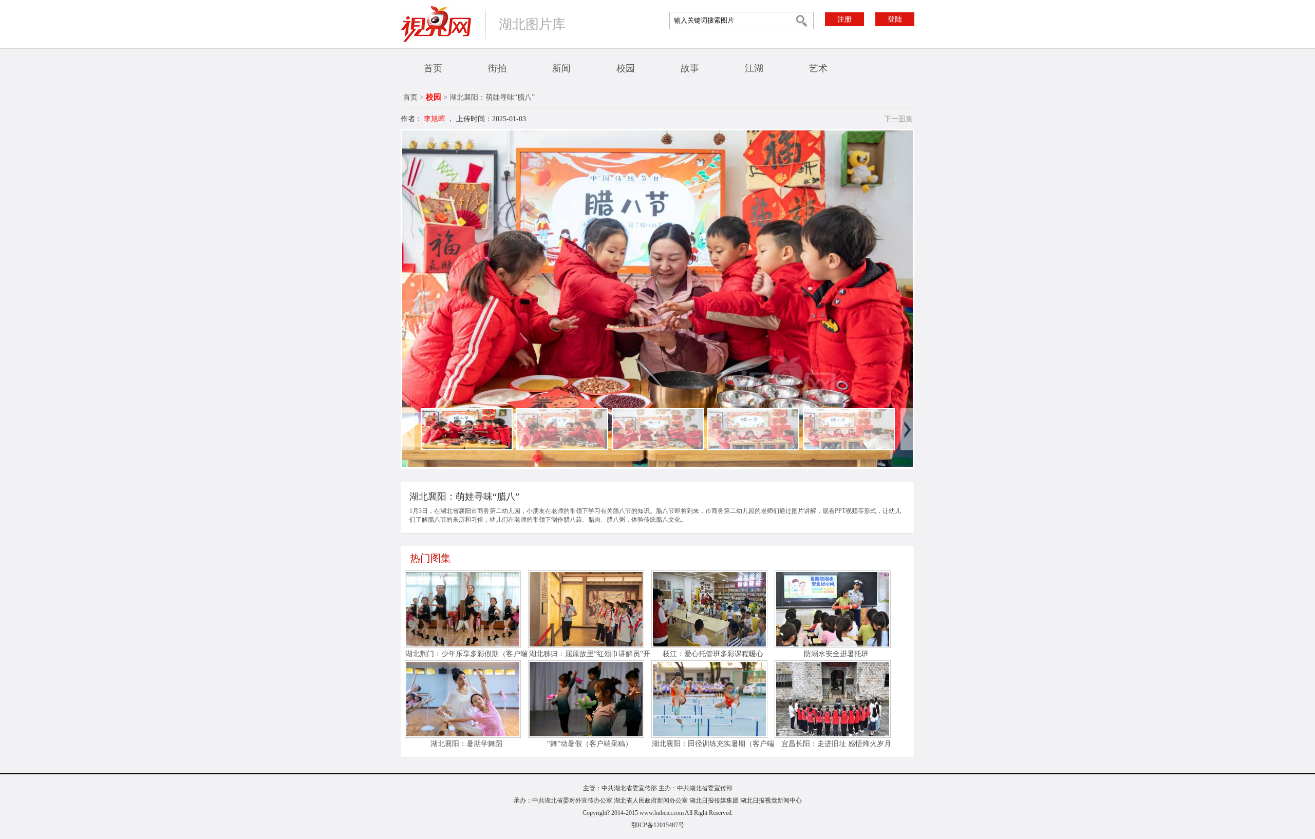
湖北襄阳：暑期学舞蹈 (466, 744)
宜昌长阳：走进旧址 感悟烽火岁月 (836, 744)
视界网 (436, 24)
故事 (690, 68)
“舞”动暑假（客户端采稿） (589, 744)
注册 (844, 19)
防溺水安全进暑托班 (836, 654)
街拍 (497, 68)
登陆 (895, 19)
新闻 (561, 68)
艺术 (818, 68)
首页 (433, 68)
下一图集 (898, 119)
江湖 (754, 68)
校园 (625, 68)
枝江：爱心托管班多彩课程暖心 (713, 654)
